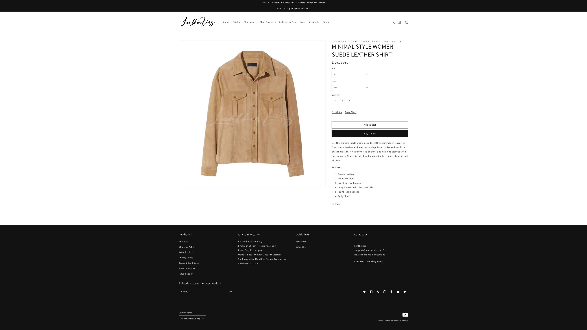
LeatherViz (389, 321)
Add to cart (370, 124)
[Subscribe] (230, 291)
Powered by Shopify (400, 321)
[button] (393, 22)
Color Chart (350, 112)
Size (334, 68)
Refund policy (186, 273)
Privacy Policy (186, 257)
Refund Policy (186, 252)
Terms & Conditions (189, 263)
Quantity (336, 95)
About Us (183, 241)
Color (334, 81)
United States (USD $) (190, 318)
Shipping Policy (187, 247)
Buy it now (370, 133)
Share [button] (338, 204)
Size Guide (337, 112)
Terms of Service (187, 268)
